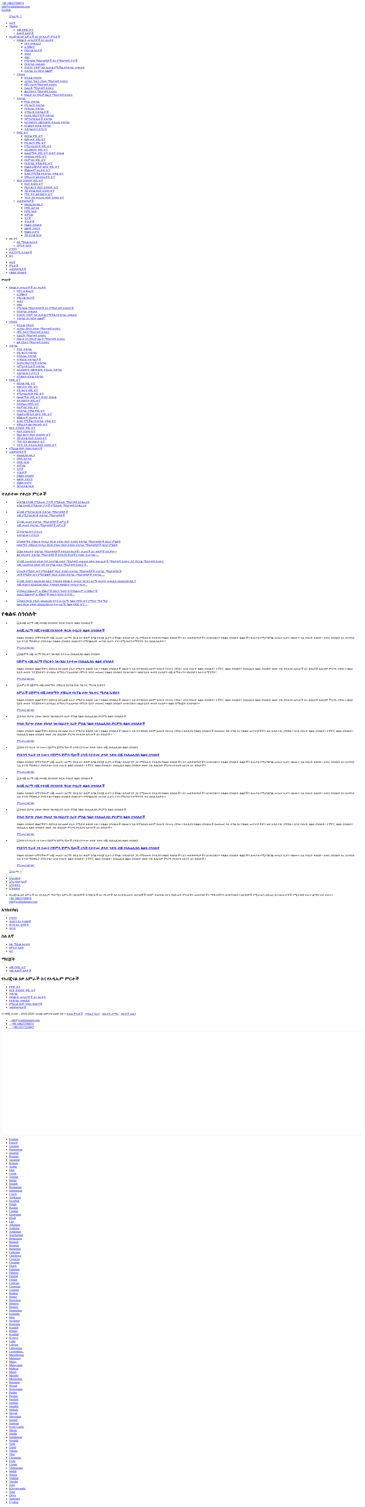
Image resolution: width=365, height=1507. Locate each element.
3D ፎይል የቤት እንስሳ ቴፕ (39, 190)
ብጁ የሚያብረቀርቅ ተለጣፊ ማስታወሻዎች (41, 515)
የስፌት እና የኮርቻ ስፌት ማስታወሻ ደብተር (48, 94)
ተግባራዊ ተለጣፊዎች (36, 112)
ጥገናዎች (29, 221)
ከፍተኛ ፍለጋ (128, 1013)
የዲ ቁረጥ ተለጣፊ (34, 105)
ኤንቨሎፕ (29, 46)
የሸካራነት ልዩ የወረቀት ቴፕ (39, 177)
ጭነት (12, 928)
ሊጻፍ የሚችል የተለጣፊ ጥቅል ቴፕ (44, 173)
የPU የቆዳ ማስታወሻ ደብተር (40, 84)
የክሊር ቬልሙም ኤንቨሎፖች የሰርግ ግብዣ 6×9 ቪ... (46, 594)
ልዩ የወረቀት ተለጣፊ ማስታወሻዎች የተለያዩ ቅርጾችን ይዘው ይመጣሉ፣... (58, 554)
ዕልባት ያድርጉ (32, 228)
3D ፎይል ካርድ (33, 235)
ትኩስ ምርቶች (75, 1013)
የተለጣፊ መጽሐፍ (34, 64)
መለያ (27, 53)
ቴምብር (28, 214)
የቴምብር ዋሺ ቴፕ (35, 159)
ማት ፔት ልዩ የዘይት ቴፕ (38, 194)
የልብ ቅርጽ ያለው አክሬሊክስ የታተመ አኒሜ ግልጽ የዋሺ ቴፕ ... (52, 604)
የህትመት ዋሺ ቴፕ (35, 139)
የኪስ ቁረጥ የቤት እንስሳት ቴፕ (41, 187)
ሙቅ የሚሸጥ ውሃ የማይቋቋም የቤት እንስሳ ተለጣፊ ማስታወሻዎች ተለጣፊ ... (61, 574)
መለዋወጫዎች (25, 201)
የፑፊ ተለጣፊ (32, 101)
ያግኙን (13, 248)
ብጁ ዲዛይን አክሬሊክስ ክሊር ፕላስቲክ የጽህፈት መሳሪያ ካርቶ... (52, 584)
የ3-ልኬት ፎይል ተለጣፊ (37, 125)
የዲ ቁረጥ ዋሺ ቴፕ (35, 142)
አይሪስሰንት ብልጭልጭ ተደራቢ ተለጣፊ (47, 122)
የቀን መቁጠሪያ (32, 43)
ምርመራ (21, 647)
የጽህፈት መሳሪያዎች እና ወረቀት (35, 40)
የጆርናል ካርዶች (33, 50)
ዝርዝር (30, 647)
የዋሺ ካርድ (30, 211)
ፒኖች (27, 218)
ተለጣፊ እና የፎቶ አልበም (38, 70)
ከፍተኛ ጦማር (110, 1013)
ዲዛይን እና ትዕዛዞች (20, 921)
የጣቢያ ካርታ (92, 1013)
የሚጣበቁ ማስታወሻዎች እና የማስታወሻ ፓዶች (51, 60)
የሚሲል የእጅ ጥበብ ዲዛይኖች (25, 448)
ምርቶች (13, 265)
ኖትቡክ (21, 74)
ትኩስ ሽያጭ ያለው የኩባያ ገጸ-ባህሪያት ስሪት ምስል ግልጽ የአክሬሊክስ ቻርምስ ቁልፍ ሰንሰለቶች (81, 724)
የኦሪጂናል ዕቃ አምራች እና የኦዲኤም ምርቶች (34, 36)
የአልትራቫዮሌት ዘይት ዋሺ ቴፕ (42, 166)
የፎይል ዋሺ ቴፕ (33, 136)
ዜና (11, 255)
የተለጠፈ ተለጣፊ (34, 108)
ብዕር (27, 57)
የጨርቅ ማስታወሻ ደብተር (39, 88)
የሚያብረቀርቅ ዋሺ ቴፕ (38, 146)
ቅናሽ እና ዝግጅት (19, 924)
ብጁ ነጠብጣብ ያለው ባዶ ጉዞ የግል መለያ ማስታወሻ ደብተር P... (52, 564)
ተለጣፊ (21, 98)
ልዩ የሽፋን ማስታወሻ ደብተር (40, 91)
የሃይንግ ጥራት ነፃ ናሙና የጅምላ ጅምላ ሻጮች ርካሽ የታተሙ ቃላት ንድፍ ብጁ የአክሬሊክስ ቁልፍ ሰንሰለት (88, 755)
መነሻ (12, 23)
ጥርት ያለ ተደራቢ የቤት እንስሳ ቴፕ (44, 197)
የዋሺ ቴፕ (22, 132)
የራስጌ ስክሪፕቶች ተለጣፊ (39, 115)
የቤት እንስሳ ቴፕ (33, 183)
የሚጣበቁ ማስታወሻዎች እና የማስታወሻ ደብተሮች (45, 308)
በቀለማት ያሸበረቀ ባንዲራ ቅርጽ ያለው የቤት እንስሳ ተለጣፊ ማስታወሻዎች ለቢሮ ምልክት (67, 545)
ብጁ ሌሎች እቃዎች (20, 970)
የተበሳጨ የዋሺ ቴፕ (35, 156)
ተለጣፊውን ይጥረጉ (35, 129)
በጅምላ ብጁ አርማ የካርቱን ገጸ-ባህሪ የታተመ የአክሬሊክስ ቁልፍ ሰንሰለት (65, 661)
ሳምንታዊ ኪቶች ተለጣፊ (38, 118)
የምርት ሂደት (24, 245)
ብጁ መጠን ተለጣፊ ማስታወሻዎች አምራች (41, 525)
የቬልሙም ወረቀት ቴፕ (37, 170)
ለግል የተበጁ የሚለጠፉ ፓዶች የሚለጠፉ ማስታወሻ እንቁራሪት (52, 505)
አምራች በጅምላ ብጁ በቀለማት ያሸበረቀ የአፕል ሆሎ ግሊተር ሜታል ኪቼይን (68, 693)
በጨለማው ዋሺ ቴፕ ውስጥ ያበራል (44, 153)
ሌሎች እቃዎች (25, 33)
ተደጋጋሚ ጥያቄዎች (20, 252)
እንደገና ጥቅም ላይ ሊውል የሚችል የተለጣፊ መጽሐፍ (54, 67)
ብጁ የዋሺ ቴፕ (25, 29)
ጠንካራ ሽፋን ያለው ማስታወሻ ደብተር (46, 81)
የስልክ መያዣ (31, 231)
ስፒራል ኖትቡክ (32, 77)
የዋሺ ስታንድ (31, 207)
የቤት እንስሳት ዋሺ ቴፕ (30, 180)
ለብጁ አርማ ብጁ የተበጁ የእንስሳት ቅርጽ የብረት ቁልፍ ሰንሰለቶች (61, 630)
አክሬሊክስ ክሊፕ (33, 204)
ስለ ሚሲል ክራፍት (27, 242)
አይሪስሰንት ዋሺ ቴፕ (36, 149)
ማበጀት (13, 26)
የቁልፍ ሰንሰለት (33, 225)
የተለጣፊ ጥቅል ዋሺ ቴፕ (38, 163)
